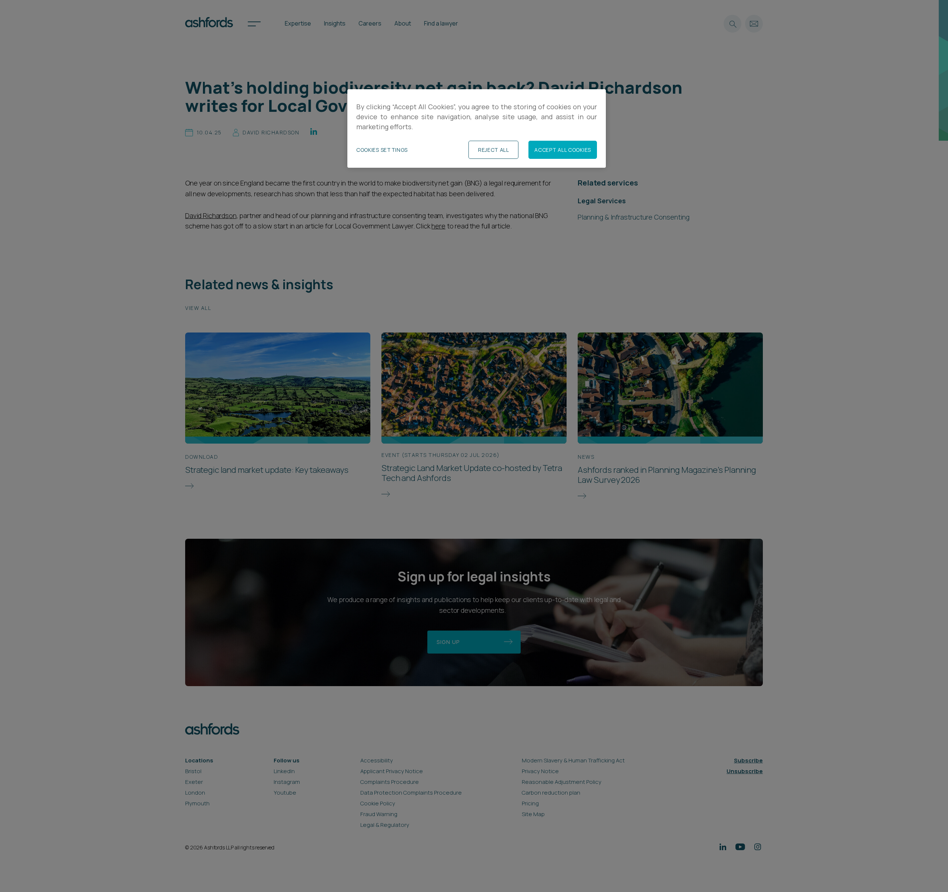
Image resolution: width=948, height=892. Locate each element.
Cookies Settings (382, 149)
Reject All (493, 149)
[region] (476, 128)
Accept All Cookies (562, 149)
